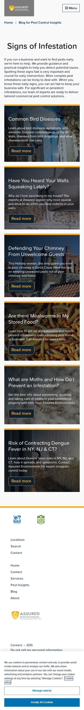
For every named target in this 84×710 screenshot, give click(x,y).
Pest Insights (20, 585)
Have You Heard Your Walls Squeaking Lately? (38, 184)
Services (17, 579)
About (15, 598)
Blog (14, 592)
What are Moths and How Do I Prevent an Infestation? (41, 382)
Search (16, 546)
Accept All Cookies (42, 702)
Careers (16, 645)
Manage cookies (42, 690)
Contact (16, 553)
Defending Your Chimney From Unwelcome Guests (36, 251)
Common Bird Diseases (34, 119)
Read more (21, 151)
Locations (18, 540)
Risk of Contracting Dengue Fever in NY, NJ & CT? (38, 446)
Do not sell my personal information (37, 650)
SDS (30, 645)
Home (8, 23)
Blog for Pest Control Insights (40, 23)
